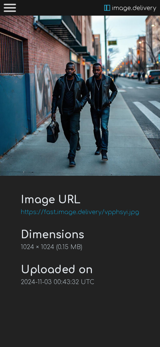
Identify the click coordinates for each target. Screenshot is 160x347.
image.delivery (133, 8)
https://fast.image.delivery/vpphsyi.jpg (80, 212)
